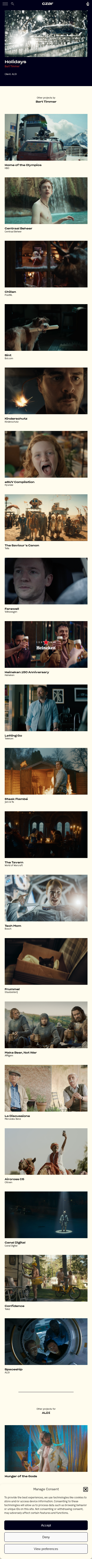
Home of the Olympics (23, 165)
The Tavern (14, 862)
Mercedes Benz (13, 1119)
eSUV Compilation (19, 482)
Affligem (9, 1056)
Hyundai (9, 485)
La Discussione (17, 1116)
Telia (7, 548)
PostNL (8, 295)
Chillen (10, 292)
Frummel (12, 989)
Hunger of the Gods (21, 1476)
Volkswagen (11, 612)
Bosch (8, 929)
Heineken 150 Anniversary (27, 672)
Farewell (12, 609)
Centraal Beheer (18, 228)
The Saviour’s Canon (22, 545)
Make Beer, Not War (21, 1052)
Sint (8, 355)
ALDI (14, 74)
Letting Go (13, 735)
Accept (46, 1525)
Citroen (8, 1182)
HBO (7, 168)
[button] (85, 1489)
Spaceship (13, 1369)
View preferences (46, 1549)
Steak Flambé (16, 799)
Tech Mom (13, 926)
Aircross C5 (14, 1179)
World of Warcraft (14, 865)
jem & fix (9, 802)
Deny (46, 1537)
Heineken (9, 675)
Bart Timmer (12, 66)
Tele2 (7, 1309)
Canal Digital (15, 1242)
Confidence (14, 1306)
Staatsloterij (11, 992)
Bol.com (9, 358)
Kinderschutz (16, 418)
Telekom (9, 739)
